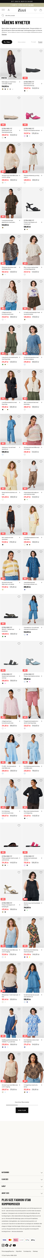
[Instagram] (3, 1245)
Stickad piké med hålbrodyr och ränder (32, 448)
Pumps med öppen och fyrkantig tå (30, 223)
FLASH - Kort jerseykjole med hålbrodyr (9, 767)
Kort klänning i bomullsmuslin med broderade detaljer (7, 812)
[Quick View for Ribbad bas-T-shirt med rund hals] (19, 995)
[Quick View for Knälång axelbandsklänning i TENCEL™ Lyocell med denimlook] (19, 1040)
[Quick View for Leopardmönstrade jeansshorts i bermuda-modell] (19, 220)
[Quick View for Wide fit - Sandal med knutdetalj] (19, 629)
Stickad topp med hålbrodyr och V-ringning (10, 951)
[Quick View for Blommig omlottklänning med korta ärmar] (41, 950)
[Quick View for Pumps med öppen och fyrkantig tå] (41, 222)
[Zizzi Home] (22, 10)
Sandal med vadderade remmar (8, 677)
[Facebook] (6, 1245)
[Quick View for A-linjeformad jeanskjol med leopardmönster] (41, 312)
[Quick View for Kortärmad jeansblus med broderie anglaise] (41, 357)
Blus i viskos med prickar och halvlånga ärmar (31, 268)
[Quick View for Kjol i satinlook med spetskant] (19, 537)
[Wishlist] (19, 51)
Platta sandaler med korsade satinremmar (10, 859)
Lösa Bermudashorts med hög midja (9, 403)
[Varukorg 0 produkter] (40, 10)
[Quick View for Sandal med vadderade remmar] (19, 676)
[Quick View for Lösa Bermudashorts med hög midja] (19, 402)
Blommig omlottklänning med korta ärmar (31, 951)
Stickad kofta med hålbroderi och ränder (8, 583)
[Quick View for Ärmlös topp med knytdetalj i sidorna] (41, 903)
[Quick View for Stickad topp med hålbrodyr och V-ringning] (19, 950)
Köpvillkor (19, 1251)
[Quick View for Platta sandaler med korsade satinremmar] (19, 858)
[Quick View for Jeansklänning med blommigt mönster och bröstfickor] (41, 582)
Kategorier (5, 1172)
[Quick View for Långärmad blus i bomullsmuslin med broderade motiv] (19, 312)
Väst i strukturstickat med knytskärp (31, 403)
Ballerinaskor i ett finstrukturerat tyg (29, 84)
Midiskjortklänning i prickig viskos (31, 176)
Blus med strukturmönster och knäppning (31, 812)
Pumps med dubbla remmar (32, 130)
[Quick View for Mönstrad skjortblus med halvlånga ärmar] (19, 267)
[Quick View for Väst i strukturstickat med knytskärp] (41, 402)
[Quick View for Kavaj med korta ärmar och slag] (19, 492)
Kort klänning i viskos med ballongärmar (31, 1041)
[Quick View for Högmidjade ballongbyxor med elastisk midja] (41, 492)
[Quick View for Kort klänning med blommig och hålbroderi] (41, 766)
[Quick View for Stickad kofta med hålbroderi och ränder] (19, 582)
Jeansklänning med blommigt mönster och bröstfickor (30, 583)
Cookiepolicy (27, 1251)
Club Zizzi (5, 1179)
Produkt (33, 42)
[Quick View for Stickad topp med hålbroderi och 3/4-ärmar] (19, 175)
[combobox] (22, 15)
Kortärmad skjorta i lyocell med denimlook (31, 995)
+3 (12, 89)
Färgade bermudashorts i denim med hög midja (31, 722)
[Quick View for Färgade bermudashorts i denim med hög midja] (41, 721)
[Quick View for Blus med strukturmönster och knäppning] (41, 811)
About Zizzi (5, 1193)
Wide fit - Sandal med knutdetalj (8, 630)
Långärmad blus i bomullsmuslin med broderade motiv (7, 313)
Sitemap (35, 1251)
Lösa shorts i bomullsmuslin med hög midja (10, 358)
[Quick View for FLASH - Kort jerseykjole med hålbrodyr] (19, 766)
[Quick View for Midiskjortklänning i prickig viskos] (41, 175)
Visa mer (4, 34)
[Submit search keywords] (3, 15)
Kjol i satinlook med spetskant (7, 538)
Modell (40, 42)
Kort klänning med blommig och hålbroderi (31, 767)
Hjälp (4, 1186)
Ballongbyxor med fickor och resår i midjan (9, 82)
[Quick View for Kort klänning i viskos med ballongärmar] (41, 1040)
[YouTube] (14, 1245)
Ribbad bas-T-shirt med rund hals (10, 995)
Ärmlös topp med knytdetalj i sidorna (32, 904)
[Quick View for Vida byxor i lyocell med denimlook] (19, 447)
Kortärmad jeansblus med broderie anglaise (31, 358)
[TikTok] (10, 1245)
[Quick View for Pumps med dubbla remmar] (41, 130)
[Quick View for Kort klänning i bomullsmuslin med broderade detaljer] (19, 811)
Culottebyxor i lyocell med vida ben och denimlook (31, 628)
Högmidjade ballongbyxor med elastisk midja (31, 493)
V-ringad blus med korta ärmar (30, 1086)
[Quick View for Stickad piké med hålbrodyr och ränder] (41, 447)
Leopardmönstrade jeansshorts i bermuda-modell (8, 221)
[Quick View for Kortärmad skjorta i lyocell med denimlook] (41, 995)
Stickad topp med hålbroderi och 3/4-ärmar (10, 176)
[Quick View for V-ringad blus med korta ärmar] (41, 1085)
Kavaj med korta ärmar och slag (9, 493)
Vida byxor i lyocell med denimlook (8, 448)
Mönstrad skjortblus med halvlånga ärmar (9, 268)
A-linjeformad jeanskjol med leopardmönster (32, 313)
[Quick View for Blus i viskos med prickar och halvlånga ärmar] (41, 267)
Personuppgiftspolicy (8, 1251)
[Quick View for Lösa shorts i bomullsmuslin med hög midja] (19, 357)
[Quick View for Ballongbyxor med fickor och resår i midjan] (19, 82)
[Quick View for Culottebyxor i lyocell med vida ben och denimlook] (41, 627)
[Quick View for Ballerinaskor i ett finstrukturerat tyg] (41, 83)
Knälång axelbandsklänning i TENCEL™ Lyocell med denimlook (10, 1041)
